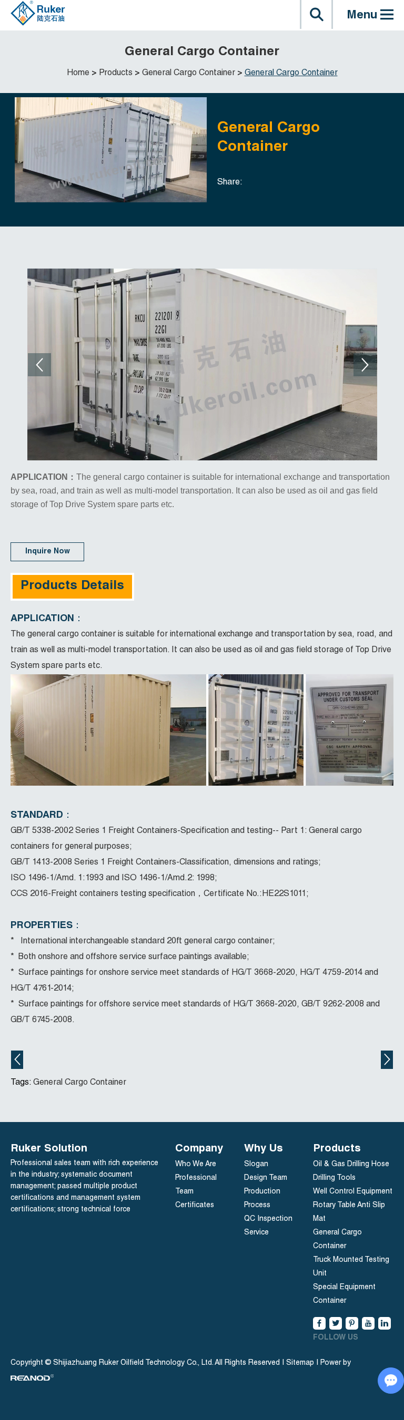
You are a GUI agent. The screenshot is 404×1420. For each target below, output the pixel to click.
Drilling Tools (334, 1178)
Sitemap (300, 1363)
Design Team (265, 1178)
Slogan (256, 1164)
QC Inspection (268, 1219)
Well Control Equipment (352, 1192)
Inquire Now (47, 551)
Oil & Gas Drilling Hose (351, 1164)
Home (78, 73)
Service (256, 1233)
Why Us (263, 1149)
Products (116, 73)
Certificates (194, 1205)
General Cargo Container (188, 73)
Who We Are (195, 1164)
